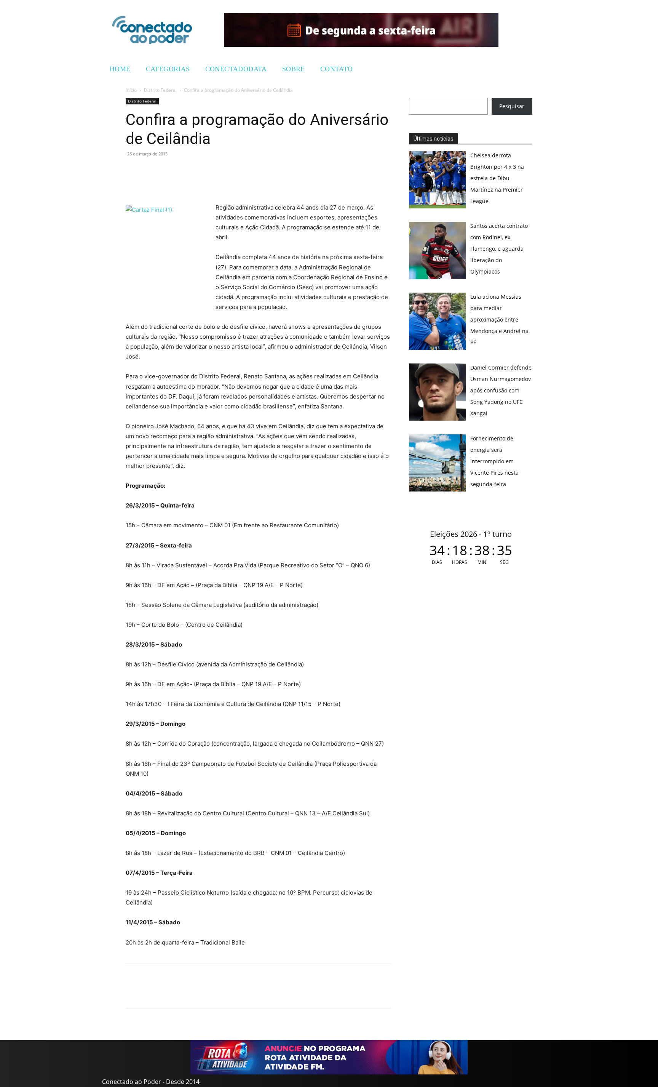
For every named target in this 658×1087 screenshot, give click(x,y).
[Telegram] (185, 171)
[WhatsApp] (133, 171)
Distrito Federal (160, 90)
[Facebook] (150, 171)
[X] (168, 171)
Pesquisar (511, 106)
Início (131, 90)
